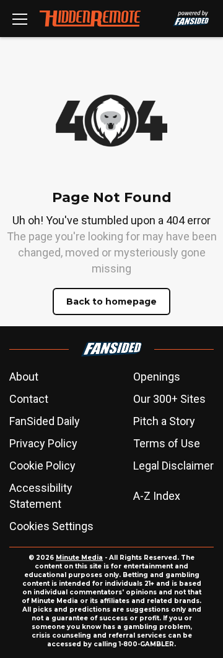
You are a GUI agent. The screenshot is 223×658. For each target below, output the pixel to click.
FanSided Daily (44, 421)
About (23, 376)
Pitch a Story (164, 421)
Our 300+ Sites (169, 398)
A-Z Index (156, 495)
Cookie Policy (42, 465)
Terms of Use (166, 443)
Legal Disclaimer (173, 465)
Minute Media (79, 558)
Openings (156, 376)
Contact (28, 398)
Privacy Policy (43, 443)
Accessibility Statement (40, 495)
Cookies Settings (51, 526)
